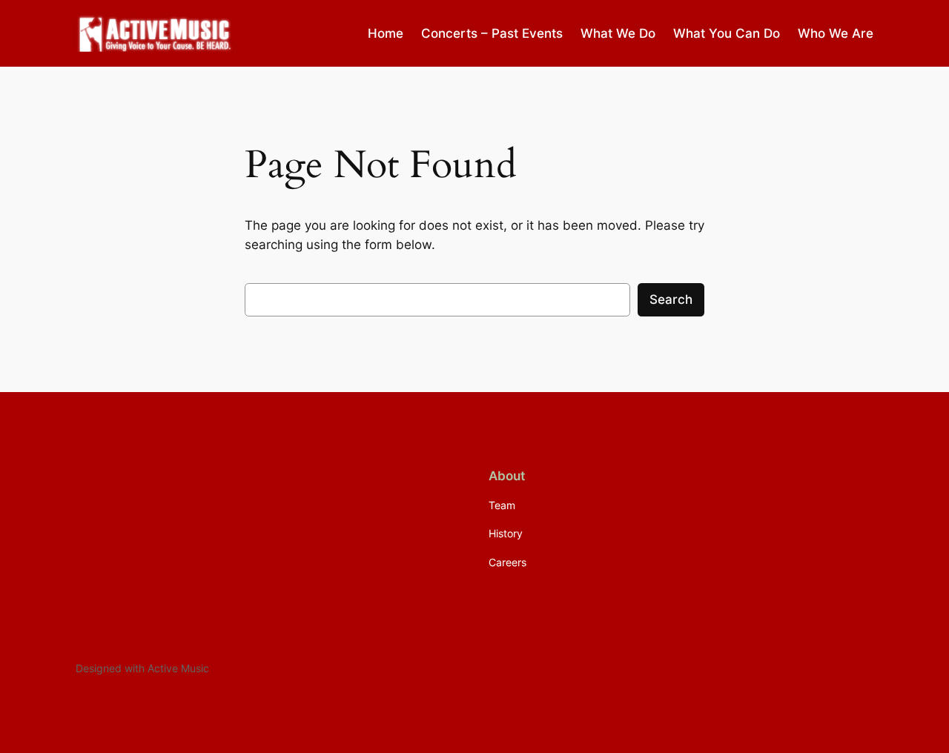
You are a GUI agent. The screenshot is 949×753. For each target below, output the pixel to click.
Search (670, 299)
